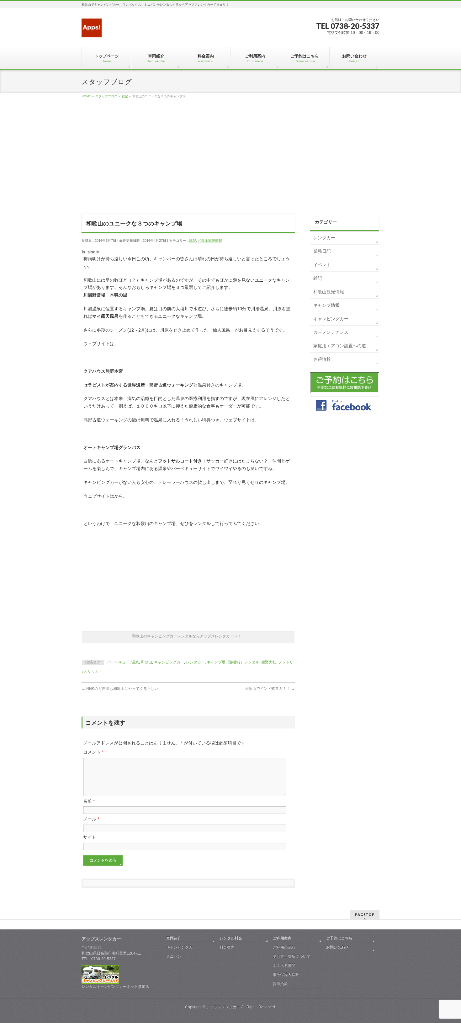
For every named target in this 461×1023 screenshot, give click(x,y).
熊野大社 (268, 662)
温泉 (135, 662)
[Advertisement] (230, 163)
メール (91, 818)
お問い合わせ (337, 947)
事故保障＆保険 (286, 974)
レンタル (251, 662)
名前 (89, 801)
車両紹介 (173, 938)
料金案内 (227, 947)
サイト (89, 837)
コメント (93, 752)
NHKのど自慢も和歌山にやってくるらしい (120, 688)
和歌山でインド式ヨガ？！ (270, 688)
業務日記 (322, 251)
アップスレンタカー (223, 1007)
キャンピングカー (169, 662)
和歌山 (146, 662)
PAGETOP (365, 914)
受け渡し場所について (291, 956)
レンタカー (195, 662)
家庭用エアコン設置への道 (339, 345)
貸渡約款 (280, 984)
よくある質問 (284, 965)
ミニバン (173, 956)
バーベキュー (118, 662)
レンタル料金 (231, 938)
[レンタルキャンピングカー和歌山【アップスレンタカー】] (92, 30)
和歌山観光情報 (210, 240)
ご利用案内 (282, 938)
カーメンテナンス (330, 332)
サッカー (95, 671)
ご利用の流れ (284, 947)
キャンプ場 (216, 662)
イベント (322, 264)
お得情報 (322, 359)
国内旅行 (234, 662)
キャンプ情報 (326, 305)
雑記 (192, 240)
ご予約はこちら (339, 938)
